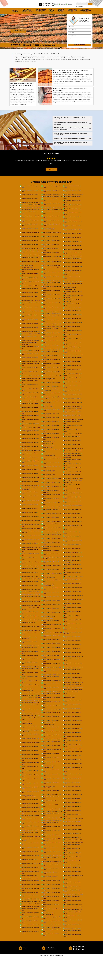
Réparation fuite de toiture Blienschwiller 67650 (73, 752)
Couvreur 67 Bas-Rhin (15, 11)
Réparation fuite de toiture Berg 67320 (72, 837)
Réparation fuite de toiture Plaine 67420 (51, 280)
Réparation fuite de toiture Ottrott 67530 (52, 313)
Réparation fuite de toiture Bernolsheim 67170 (72, 822)
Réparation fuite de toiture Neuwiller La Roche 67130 (51, 491)
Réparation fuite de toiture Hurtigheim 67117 (51, 893)
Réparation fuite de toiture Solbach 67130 (31, 693)
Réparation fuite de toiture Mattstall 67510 (52, 632)
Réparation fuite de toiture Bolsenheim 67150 (72, 741)
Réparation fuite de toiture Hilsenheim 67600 (72, 209)
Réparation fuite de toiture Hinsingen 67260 (72, 197)
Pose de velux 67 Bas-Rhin (51, 11)
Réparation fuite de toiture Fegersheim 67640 (72, 430)
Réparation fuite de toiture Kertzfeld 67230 (52, 820)
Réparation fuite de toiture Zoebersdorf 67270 (30, 364)
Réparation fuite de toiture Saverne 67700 (31, 815)
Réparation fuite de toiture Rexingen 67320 (52, 209)
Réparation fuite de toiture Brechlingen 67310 (30, 347)
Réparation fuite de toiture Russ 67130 (30, 878)
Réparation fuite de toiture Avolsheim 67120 (72, 882)
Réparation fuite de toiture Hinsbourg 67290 (72, 201)
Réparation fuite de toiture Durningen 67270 (72, 532)
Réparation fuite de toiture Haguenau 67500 (72, 273)
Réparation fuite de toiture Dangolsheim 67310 (73, 629)
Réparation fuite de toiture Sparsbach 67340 (30, 673)
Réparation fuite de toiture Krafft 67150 (30, 285)
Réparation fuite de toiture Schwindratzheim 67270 (27, 722)
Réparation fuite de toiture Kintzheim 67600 (51, 801)
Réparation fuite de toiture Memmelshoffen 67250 (49, 617)
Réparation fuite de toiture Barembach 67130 (72, 868)
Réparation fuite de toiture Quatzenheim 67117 (52, 262)
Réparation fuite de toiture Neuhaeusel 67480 (51, 499)
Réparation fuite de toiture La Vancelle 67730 (30, 573)
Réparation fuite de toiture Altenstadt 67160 (72, 912)
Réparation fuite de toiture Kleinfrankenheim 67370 (49, 787)
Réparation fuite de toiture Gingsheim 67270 (72, 352)
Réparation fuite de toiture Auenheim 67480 (72, 891)
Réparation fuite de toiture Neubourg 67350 (30, 278)
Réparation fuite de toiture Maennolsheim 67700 (52, 652)
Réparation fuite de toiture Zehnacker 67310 (30, 381)
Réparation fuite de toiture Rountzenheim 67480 (31, 885)
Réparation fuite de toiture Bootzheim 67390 (72, 733)
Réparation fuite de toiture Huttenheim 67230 (51, 885)
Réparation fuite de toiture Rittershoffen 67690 (30, 932)
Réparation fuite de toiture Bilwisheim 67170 (72, 799)
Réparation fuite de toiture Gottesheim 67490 (72, 335)
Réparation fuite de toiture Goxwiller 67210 (72, 327)
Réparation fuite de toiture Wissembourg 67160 (30, 424)
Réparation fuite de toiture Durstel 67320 (73, 525)
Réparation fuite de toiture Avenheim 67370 (72, 887)
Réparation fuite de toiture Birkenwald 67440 (72, 791)
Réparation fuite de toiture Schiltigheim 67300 (30, 775)
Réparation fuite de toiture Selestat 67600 (31, 715)
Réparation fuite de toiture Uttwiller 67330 (31, 578)
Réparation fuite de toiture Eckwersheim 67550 (73, 493)
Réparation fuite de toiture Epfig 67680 (72, 471)
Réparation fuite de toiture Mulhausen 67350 (51, 543)
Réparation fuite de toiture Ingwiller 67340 (52, 861)
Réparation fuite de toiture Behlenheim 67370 (72, 853)
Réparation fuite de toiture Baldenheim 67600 (72, 872)
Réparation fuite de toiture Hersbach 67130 (29, 307)
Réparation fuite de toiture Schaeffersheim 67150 (31, 812)
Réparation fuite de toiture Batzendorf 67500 (72, 857)
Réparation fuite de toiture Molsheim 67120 (51, 570)
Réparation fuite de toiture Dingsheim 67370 (72, 580)
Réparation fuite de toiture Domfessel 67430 (72, 573)
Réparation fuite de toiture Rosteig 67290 (31, 901)
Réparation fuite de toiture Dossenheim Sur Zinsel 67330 (73, 557)
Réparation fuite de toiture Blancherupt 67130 (72, 756)
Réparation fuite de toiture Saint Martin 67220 (30, 856)
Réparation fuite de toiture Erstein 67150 (73, 453)
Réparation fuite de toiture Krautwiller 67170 (51, 762)
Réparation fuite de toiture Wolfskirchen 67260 (30, 393)
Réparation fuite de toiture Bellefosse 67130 (72, 845)
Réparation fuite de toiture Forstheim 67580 (72, 416)
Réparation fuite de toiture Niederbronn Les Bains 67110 (51, 483)
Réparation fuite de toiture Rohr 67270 (30, 924)
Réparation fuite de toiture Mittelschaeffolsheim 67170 (49, 576)
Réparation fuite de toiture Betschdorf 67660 (51, 422)
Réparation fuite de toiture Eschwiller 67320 (72, 441)
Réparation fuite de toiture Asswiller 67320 (73, 894)
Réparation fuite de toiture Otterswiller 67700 (51, 316)
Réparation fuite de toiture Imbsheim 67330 (51, 873)
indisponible (48, 3)
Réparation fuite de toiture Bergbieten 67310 (72, 834)
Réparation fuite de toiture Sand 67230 (30, 830)
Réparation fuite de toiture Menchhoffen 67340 (52, 613)
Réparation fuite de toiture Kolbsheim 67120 (51, 770)
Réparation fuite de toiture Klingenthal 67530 (30, 195)
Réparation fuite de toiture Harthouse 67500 (30, 316)
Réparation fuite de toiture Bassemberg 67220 (72, 861)
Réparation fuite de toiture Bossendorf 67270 (72, 725)
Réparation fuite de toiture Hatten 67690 (73, 256)
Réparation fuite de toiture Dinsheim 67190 (73, 576)
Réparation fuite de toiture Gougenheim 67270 (73, 331)
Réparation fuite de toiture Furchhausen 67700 (73, 386)
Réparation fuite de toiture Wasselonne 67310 (30, 517)
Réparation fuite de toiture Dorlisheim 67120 (72, 565)
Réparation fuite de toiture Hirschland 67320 (72, 191)
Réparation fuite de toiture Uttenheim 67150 (30, 586)
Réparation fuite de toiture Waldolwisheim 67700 (31, 536)
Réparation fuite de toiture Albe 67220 (72, 928)
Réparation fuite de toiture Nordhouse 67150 (51, 434)
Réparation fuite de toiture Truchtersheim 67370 (31, 602)
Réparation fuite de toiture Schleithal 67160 (30, 759)
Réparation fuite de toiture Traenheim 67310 (30, 612)
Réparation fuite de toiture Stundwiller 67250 (30, 642)
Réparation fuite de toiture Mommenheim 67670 (52, 566)
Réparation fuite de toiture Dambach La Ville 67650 (72, 633)
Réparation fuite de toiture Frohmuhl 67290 (72, 391)
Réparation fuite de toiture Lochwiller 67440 (51, 677)
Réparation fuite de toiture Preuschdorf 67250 (51, 273)
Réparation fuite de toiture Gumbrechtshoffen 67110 (70, 288)
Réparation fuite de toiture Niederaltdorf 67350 (30, 270)
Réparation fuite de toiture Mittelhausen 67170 (52, 580)
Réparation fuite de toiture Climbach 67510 (73, 667)
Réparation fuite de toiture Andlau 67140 (73, 904)
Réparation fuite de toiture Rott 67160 (30, 892)
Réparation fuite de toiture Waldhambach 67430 (31, 540)
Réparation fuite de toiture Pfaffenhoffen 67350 (52, 299)
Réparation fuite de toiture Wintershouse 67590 (30, 439)
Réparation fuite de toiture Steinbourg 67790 (30, 663)
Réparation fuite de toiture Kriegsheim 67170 (51, 758)
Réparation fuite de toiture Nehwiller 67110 (51, 510)
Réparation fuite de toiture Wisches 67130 (31, 427)
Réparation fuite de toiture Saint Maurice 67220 (30, 852)
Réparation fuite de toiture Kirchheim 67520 (51, 797)
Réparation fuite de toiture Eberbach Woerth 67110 (72, 514)
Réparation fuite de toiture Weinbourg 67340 (30, 513)
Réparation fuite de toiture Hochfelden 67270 (72, 187)
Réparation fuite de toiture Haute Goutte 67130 (30, 312)
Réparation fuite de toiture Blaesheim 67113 (72, 760)
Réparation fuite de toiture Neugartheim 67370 (52, 503)
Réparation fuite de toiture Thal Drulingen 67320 (31, 627)
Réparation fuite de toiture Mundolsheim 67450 (52, 535)
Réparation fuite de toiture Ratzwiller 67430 (51, 253)
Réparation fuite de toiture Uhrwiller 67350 (31, 594)
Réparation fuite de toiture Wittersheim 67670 (30, 416)
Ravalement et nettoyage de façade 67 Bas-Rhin (85, 11)
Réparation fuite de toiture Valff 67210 (30, 576)
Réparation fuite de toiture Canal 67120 (30, 340)
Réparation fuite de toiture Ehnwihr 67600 (31, 331)
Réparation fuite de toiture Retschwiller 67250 (51, 216)
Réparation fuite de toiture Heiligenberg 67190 (73, 242)
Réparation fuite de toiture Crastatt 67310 (73, 656)
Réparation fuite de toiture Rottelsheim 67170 (30, 889)
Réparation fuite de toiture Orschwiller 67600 (51, 333)
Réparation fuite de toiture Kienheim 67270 (52, 811)
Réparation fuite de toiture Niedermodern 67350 (52, 467)
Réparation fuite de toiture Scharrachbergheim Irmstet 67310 (29, 796)
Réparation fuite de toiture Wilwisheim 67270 (30, 462)
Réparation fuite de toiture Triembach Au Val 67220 (30, 608)
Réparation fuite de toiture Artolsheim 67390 (72, 901)
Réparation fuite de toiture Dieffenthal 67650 (72, 592)
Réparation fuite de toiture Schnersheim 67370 (30, 755)
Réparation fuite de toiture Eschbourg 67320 (72, 445)
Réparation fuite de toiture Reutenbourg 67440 (51, 212)
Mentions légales (59, 955)
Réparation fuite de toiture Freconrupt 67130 (30, 324)
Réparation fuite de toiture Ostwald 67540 (52, 323)
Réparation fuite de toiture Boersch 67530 (73, 748)
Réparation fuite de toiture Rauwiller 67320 (51, 249)
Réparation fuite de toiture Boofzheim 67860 (72, 737)
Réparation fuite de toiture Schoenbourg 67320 (30, 747)
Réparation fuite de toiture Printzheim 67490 (51, 268)
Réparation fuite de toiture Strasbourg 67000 (30, 648)
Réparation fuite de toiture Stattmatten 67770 (30, 669)
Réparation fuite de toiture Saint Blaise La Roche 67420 (31, 864)
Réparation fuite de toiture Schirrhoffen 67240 (30, 763)
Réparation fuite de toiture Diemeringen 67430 (73, 588)
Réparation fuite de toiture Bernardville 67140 (72, 826)
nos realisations (18, 31)
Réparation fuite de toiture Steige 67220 (30, 666)
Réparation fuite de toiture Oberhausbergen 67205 (49, 406)
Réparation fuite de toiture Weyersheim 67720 (30, 482)
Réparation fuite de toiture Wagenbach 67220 (30, 221)
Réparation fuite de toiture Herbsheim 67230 (72, 226)
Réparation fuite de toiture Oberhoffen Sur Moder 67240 (52, 397)
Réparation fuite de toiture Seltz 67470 (30, 713)
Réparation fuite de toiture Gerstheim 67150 (72, 366)
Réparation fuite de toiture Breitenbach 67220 (72, 705)
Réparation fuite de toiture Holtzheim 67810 (51, 901)
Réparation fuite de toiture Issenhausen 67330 (51, 852)
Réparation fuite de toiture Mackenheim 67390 (51, 660)
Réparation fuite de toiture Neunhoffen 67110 (30, 274)
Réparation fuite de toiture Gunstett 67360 (73, 281)
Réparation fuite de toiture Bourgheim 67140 (72, 717)
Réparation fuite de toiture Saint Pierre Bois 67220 (30, 840)
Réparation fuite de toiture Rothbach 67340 (30, 896)
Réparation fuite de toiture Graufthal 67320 (30, 354)
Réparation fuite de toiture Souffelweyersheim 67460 (27, 689)
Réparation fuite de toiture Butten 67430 (73, 677)
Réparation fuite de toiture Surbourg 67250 (31, 630)
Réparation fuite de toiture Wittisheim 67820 (30, 412)
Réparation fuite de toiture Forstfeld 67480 (73, 419)
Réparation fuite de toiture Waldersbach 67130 (30, 544)
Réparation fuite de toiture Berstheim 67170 (72, 815)
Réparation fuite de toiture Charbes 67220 (31, 333)
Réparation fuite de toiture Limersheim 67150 (51, 698)
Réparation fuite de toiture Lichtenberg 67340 (51, 702)
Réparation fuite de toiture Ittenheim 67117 (51, 848)
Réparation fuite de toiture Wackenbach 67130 (30, 216)
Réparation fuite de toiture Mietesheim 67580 (51, 601)
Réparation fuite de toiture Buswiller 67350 (73, 687)
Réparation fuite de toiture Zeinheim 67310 (31, 378)
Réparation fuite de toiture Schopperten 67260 (30, 739)
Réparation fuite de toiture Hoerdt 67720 (52, 927)
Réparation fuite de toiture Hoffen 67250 (52, 925)
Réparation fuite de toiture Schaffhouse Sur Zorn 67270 (31, 808)
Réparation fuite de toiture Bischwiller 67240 (72, 770)
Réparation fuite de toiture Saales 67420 (30, 875)
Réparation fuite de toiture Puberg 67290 (52, 265)
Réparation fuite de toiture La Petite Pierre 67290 (52, 303)
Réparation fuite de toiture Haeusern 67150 (30, 320)
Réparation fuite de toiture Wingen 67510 (31, 450)
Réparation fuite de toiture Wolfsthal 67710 (31, 207)
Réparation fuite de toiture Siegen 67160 (30, 702)
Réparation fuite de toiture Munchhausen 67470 (52, 539)
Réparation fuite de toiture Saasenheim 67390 (30, 872)
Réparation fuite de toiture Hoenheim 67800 (51, 930)
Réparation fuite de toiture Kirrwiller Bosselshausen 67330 (51, 791)
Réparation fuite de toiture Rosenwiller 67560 (30, 909)
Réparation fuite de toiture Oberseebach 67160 (30, 258)
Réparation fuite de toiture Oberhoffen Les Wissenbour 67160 (52, 402)
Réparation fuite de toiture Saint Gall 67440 (30, 229)
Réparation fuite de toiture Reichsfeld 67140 (51, 245)
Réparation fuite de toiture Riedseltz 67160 (52, 196)
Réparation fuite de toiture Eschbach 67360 (73, 448)
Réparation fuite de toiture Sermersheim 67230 (30, 710)
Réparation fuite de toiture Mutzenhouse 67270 (52, 524)
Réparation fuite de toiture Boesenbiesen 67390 (73, 745)
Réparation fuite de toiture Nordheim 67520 (51, 438)
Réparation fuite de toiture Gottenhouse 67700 (73, 339)
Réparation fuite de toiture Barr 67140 (72, 865)
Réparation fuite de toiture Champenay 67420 (30, 337)
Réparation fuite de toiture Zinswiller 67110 (30, 372)
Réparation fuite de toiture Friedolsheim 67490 (73, 403)
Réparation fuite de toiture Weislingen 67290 (30, 509)
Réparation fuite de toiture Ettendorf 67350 (72, 437)
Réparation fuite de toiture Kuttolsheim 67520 (51, 746)
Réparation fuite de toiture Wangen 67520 (31, 528)
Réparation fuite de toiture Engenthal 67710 (30, 328)
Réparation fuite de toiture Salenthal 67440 (31, 836)
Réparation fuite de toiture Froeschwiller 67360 (73, 395)
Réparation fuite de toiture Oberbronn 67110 (51, 418)
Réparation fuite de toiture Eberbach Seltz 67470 (73, 518)
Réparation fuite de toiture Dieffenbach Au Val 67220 (73, 600)
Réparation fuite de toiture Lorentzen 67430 (51, 671)
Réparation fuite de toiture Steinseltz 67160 (30, 659)
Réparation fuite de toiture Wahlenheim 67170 (30, 554)
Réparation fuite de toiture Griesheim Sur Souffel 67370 (73, 292)
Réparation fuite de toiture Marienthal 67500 (30, 191)
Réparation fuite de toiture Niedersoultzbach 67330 (49, 446)
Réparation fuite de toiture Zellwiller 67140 (31, 375)
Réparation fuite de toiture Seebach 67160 (52, 375)
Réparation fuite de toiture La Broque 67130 (72, 692)
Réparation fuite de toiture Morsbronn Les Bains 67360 (52, 558)
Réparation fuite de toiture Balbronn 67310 (73, 875)
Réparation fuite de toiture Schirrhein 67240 (30, 767)
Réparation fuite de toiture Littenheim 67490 (51, 688)
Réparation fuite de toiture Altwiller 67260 (73, 907)
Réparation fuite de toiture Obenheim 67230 (51, 426)
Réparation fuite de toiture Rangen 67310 (52, 259)
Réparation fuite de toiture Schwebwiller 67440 (30, 233)
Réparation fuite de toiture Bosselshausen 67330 (73, 729)
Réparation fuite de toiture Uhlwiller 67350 (31, 596)
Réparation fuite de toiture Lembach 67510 (52, 709)
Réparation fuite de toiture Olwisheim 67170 (51, 337)
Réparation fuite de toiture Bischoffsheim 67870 (73, 775)
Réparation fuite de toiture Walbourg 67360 (30, 550)
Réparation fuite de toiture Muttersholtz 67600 (51, 528)
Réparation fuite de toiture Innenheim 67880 (51, 858)
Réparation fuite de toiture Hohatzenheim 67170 (52, 922)
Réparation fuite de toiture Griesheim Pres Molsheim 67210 (73, 296)
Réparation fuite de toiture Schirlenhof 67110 (30, 245)
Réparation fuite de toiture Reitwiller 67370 (51, 221)
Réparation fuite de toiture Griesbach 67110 (72, 304)
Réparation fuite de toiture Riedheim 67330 (51, 200)
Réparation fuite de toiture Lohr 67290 (51, 674)
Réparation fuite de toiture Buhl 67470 (72, 684)
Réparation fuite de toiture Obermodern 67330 (30, 262)
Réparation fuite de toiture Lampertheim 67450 (52, 735)
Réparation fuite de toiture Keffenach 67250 (51, 823)
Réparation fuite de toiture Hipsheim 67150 (73, 194)
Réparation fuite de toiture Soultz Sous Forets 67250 (30, 677)
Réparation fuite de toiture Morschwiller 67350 (51, 554)
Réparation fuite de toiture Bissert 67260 (73, 767)
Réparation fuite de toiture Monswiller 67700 (51, 562)
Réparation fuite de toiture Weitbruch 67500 (30, 505)
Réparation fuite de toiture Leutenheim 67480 (51, 706)
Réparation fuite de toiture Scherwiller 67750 (30, 784)
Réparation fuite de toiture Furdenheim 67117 (72, 382)
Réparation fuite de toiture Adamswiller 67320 (72, 931)
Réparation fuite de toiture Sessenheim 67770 (30, 705)
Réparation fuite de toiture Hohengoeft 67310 (51, 917)
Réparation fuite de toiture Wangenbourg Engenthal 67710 (73, 481)
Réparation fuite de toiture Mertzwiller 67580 (51, 605)
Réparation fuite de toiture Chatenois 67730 (72, 674)
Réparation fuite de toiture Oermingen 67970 (51, 360)
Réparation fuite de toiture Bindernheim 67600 (73, 795)
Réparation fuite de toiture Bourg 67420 (30, 350)
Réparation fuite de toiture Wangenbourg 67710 (31, 525)
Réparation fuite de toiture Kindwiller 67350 (51, 805)
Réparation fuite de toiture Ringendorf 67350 (51, 187)
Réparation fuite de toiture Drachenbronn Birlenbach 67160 (73, 553)
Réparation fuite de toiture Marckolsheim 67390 (52, 644)
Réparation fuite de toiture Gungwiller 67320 (72, 278)
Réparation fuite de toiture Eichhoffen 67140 (72, 489)
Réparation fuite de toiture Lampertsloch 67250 (52, 731)
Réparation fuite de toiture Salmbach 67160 (30, 833)
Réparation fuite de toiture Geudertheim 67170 (73, 358)
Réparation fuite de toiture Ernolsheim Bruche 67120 (72, 460)
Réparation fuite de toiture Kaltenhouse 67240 (51, 831)
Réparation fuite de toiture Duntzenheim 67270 (73, 541)
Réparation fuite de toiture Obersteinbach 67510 (52, 368)
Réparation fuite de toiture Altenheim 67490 (72, 916)
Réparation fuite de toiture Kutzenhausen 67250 (52, 742)
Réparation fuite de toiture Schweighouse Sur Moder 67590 (30, 731)
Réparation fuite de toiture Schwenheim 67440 (30, 727)
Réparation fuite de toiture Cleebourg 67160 (72, 670)
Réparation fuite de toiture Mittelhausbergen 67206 (49, 584)
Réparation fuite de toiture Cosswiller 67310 (72, 659)
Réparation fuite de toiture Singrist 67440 (31, 695)
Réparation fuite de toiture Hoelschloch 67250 (30, 303)
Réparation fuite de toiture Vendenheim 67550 (30, 569)
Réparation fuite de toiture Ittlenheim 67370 (30, 297)
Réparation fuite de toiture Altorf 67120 (72, 909)
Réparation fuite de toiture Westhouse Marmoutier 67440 (30, 488)
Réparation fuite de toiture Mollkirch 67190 (52, 573)
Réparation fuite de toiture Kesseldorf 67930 (51, 814)
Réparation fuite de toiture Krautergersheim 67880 (49, 766)
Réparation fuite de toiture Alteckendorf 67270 (73, 921)
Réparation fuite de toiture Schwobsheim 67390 (30, 718)
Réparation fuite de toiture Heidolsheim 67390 (72, 246)
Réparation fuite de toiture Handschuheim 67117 (73, 267)
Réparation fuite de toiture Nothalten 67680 (51, 430)
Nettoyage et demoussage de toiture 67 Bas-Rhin (27, 11)
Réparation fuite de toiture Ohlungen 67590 (51, 346)
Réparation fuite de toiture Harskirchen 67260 (72, 259)
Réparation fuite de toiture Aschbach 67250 (72, 897)
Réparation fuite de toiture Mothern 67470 (52, 550)
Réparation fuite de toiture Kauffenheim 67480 (51, 827)
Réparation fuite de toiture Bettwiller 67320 (72, 811)
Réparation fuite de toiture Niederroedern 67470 (52, 459)
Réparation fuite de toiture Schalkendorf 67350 (30, 800)
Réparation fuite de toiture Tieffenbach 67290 (30, 616)
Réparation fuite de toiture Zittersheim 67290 (30, 368)
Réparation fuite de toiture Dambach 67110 (72, 637)
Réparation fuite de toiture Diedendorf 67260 (72, 604)
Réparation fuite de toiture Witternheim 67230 (30, 420)
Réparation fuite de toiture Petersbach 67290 (51, 307)
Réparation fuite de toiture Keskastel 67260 (52, 817)
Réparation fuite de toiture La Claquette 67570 (30, 187)
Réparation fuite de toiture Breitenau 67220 (72, 709)
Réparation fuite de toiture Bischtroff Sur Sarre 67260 (52, 283)
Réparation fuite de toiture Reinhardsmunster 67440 (49, 229)
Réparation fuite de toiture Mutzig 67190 (52, 521)
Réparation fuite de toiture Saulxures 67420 (30, 818)
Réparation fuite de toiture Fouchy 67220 (73, 408)
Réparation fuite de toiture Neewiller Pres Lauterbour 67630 (52, 514)
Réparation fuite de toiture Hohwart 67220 (31, 300)
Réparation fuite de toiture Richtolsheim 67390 (51, 204)
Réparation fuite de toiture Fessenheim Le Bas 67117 (73, 426)
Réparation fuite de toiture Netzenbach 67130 (30, 282)
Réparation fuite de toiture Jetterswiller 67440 (51, 835)
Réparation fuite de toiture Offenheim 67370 (51, 352)
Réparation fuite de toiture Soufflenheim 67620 (30, 685)
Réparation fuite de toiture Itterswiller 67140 (51, 843)
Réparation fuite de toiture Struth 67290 (30, 645)
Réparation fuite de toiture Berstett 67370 (73, 818)
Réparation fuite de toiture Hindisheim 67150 (72, 205)
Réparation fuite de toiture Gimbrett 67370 (73, 355)
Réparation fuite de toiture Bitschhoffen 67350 (72, 764)
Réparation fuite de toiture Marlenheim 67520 (51, 640)
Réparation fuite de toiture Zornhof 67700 (31, 204)
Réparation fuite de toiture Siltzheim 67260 (31, 697)
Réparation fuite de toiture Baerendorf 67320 (72, 878)
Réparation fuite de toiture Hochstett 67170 (51, 934)
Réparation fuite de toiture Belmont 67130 (73, 842)
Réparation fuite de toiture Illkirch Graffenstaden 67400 (50, 877)
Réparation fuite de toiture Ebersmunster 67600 (73, 506)
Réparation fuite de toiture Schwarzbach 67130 (30, 237)
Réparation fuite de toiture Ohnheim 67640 (31, 255)
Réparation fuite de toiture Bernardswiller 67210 (73, 830)
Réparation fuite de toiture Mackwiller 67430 (51, 656)
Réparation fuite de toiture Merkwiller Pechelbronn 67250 (51, 609)
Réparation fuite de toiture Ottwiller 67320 (52, 311)
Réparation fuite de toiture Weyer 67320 (30, 485)
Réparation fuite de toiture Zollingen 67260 (31, 361)
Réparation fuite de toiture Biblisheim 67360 (72, 807)
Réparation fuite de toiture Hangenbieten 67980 (73, 263)
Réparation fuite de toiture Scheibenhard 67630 (30, 792)
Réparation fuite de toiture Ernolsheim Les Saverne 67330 (73, 456)
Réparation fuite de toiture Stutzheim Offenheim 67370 (30, 638)
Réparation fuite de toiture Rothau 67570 (30, 899)
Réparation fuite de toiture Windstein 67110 (30, 453)
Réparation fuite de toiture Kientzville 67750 (30, 289)
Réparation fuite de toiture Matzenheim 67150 (51, 629)
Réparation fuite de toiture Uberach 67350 (31, 599)
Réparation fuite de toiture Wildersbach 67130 (30, 474)
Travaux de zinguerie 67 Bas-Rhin (60, 11)
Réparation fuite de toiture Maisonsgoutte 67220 (52, 648)
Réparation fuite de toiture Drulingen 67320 (72, 549)
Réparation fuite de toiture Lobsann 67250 (52, 680)
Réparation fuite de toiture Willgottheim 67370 (30, 470)
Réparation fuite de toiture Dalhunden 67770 (72, 641)
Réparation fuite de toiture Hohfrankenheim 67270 (49, 913)
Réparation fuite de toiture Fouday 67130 (73, 406)
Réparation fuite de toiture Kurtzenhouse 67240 (52, 750)
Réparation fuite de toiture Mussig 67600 (52, 532)
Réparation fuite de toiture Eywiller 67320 (73, 433)
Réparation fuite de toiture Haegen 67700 (73, 270)
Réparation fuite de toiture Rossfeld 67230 (31, 903)
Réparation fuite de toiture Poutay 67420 (30, 248)
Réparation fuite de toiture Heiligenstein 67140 (73, 238)
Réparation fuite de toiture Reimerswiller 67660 (52, 233)
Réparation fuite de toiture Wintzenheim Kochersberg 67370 (30, 431)
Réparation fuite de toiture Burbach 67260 (73, 682)
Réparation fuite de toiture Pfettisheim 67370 (51, 291)
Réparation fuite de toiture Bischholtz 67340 (72, 779)
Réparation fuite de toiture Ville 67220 (30, 566)
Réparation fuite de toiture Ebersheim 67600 (72, 510)
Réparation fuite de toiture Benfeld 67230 (73, 839)
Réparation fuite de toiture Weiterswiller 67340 (30, 501)
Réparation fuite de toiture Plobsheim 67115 (51, 277)
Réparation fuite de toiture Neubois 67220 (52, 506)
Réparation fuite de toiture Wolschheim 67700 (30, 389)
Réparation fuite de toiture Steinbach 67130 (30, 225)
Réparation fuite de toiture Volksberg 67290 (30, 558)
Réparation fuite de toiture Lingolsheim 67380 (51, 694)
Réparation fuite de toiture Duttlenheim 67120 (73, 522)
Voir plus (51, 169)
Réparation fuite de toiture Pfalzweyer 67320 (51, 295)
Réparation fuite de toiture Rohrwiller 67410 (30, 921)
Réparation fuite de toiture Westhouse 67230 (30, 492)
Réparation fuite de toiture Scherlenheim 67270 (30, 788)
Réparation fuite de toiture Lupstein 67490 (52, 667)
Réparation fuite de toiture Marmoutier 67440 (51, 636)
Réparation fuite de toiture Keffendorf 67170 (30, 199)
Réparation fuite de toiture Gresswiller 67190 (72, 311)
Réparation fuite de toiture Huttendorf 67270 (51, 889)
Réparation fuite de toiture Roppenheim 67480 (30, 913)
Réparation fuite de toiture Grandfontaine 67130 (73, 323)
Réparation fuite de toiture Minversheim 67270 (51, 597)
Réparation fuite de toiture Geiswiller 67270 (72, 370)
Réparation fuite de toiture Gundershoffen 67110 (73, 284)
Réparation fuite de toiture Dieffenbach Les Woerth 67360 (73, 596)
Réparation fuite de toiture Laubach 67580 (52, 720)
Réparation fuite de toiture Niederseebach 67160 (52, 450)
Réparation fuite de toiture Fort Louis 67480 (72, 412)
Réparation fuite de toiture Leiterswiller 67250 (51, 713)
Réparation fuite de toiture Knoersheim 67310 (51, 779)
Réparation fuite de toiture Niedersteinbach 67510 (49, 442)
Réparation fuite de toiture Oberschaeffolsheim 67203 (49, 379)
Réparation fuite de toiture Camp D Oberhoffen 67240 (29, 343)
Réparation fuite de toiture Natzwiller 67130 (51, 518)
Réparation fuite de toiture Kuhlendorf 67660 (51, 754)
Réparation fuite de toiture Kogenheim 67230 (51, 775)
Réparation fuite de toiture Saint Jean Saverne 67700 (30, 860)
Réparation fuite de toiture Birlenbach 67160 (72, 787)
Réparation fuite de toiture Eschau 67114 (73, 450)
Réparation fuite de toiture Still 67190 (30, 655)
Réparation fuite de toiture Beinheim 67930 (72, 849)
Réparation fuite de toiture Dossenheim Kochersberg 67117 (72, 561)
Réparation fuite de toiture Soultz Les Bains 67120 (31, 681)
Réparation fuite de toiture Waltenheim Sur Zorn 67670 (31, 532)
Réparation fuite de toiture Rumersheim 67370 (30, 881)
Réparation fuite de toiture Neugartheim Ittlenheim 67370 (52, 839)
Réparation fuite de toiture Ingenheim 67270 (51, 869)
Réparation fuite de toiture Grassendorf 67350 (72, 319)
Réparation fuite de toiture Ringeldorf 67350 (51, 191)
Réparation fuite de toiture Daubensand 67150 (72, 624)
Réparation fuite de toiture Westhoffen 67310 (30, 497)
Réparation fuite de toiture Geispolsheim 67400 (73, 374)
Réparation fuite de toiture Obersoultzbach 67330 (52, 372)
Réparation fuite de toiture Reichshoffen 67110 (51, 241)
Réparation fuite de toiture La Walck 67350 (31, 547)
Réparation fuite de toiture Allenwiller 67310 (72, 925)
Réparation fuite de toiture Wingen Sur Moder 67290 (30, 447)
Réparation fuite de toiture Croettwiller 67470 (72, 653)
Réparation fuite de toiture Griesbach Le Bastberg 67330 (73, 300)
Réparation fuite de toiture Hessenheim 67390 (72, 213)
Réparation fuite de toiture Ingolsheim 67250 (51, 865)
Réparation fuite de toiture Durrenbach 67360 (72, 528)
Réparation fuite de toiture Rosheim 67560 (31, 906)
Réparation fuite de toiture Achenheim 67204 (72, 935)
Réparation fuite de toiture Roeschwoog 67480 (30, 928)
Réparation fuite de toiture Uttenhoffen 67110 (30, 582)
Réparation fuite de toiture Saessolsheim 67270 (30, 868)
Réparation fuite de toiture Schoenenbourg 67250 (31, 743)
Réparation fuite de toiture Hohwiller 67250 (51, 905)
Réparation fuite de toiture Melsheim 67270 (51, 621)
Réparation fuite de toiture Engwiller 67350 (73, 478)
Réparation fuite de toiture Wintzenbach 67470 (30, 435)
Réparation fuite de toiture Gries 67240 (72, 307)
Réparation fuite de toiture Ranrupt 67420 (52, 256)
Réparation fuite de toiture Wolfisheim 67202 (30, 397)
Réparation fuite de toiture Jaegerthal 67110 (30, 293)
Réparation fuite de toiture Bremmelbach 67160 (73, 701)
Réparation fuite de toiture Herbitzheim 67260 (72, 230)
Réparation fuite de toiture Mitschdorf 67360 (51, 593)
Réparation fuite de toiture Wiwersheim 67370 (30, 408)
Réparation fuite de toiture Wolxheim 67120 (30, 385)
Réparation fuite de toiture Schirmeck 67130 (30, 771)
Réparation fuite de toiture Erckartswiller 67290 (73, 468)
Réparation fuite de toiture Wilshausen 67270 (30, 466)
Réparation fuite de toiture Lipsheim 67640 (52, 691)
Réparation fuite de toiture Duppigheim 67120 (72, 537)
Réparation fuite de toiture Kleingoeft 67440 (51, 783)
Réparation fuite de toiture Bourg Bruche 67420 (73, 721)
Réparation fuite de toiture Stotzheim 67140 (30, 652)
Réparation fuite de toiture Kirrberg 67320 (52, 794)
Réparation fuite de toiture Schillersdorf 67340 (30, 779)
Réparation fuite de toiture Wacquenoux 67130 (30, 212)
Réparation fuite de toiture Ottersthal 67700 (51, 320)
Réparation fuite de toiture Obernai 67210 (52, 386)
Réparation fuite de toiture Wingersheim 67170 (30, 443)
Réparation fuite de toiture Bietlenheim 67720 (72, 803)
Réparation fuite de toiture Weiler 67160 (30, 209)
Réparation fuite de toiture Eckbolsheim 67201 (72, 498)
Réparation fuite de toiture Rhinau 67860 (52, 207)
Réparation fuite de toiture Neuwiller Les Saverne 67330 (52, 487)
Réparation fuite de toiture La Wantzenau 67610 (31, 521)
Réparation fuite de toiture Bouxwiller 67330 (72, 713)
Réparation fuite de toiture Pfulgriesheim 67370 (52, 287)
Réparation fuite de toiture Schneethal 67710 (30, 241)
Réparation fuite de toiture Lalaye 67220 (51, 739)
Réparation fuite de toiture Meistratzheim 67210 (52, 625)
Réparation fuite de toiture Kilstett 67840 (52, 809)
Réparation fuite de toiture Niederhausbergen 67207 (49, 475)
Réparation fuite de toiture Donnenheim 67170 (73, 569)
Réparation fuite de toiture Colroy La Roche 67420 (73, 663)
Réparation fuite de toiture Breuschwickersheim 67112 (70, 696)
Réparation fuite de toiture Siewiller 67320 (31, 700)
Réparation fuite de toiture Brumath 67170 (73, 689)
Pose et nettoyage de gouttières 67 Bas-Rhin (41, 11)
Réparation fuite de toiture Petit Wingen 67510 (30, 251)
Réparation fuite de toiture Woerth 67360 (31, 401)
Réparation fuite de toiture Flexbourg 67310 (72, 422)
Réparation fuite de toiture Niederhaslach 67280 (52, 479)
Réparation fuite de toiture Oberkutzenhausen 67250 (27, 266)
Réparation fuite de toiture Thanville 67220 (31, 620)
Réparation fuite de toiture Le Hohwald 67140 (51, 909)
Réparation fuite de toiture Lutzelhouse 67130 (51, 664)
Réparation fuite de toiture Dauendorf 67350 (72, 620)
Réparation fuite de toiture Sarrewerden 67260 (30, 823)
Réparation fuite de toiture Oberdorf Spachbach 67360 (51, 414)
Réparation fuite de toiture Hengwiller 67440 (72, 234)
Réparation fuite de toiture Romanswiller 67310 (30, 917)
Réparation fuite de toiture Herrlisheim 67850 (72, 217)
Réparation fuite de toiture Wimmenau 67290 (30, 458)
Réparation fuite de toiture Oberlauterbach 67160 (52, 393)
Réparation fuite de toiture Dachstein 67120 (72, 649)
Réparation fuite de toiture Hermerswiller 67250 (73, 222)
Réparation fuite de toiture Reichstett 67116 (51, 237)
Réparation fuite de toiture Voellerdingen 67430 (30, 562)
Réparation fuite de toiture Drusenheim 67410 (72, 545)
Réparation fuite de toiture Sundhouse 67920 (30, 633)
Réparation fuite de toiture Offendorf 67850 (51, 356)
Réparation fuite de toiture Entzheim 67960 (72, 475)
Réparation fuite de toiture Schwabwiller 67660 (30, 735)
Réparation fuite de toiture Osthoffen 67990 (51, 329)
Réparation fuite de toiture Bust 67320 (72, 680)
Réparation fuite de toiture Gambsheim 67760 (72, 378)
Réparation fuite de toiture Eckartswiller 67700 (73, 502)
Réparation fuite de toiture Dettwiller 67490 (72, 612)
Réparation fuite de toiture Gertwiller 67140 (72, 362)
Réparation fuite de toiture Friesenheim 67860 (72, 399)
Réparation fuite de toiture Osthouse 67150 (52, 326)
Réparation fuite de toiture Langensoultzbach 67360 (49, 723)
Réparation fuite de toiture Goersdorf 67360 (72, 343)
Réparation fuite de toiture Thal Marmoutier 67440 (28, 623)
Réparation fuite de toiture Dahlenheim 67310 (72, 645)
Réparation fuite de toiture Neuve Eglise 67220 (51, 495)
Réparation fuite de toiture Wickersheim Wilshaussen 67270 (30, 478)
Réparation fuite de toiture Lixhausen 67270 (51, 684)
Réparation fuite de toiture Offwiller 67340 (52, 349)
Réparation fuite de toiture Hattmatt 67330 (72, 252)
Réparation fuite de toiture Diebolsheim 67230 (72, 608)
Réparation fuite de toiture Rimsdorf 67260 (52, 194)
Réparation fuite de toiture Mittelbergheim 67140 (52, 589)
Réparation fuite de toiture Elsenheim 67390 (72, 485)
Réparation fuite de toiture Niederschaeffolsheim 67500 (49, 454)
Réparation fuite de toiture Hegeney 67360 (73, 249)
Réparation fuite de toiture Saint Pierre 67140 (30, 844)
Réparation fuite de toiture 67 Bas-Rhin (72, 11)
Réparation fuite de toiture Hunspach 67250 (51, 897)
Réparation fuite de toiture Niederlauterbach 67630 (49, 471)
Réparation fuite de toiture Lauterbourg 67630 (51, 717)
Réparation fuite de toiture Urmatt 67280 (31, 589)
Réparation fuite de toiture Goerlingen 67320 (72, 347)
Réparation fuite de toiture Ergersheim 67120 (72, 464)
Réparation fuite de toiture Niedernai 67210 (51, 463)
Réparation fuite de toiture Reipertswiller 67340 (52, 225)
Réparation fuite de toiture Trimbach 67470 (31, 605)
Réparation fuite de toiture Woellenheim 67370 (30, 404)
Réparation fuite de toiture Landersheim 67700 (51, 727)
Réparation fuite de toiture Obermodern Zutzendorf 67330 (51, 389)
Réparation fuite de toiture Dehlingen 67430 (72, 616)
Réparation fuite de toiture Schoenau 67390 (30, 751)
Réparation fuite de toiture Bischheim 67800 (72, 783)
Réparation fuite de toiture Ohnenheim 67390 (51, 341)
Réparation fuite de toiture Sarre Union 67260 (30, 827)
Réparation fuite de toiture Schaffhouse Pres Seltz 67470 (30, 804)
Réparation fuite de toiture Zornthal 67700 (31, 202)
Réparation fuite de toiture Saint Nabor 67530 (30, 848)
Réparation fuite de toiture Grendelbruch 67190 (73, 315)
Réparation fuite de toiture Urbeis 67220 (30, 591)
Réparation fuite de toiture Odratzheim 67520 (51, 364)
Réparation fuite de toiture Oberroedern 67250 (51, 383)
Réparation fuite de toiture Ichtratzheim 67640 (51, 881)
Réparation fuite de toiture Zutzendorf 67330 (30, 358)
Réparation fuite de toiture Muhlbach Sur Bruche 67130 (52, 547)
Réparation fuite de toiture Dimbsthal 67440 (72, 584)
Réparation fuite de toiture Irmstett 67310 (52, 855)
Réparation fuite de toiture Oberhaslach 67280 (51, 410)
